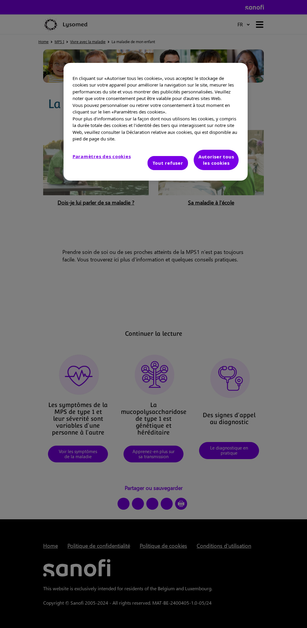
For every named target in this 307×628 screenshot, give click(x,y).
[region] (156, 122)
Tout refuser (168, 163)
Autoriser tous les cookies (216, 160)
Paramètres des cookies (102, 156)
